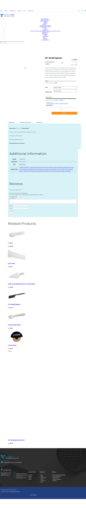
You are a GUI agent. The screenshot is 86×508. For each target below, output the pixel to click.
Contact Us (30, 10)
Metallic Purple (33, 171)
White (24, 164)
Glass (45, 28)
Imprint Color (48, 92)
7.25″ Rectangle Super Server (16, 440)
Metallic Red (41, 171)
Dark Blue (59, 167)
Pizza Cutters (45, 36)
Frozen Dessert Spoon (14, 324)
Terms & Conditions (57, 476)
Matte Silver (25, 169)
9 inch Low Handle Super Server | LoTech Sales (21, 284)
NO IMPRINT (68, 171)
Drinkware (44, 27)
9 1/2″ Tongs (11, 263)
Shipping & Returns (57, 479)
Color (46, 87)
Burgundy (43, 167)
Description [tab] (12, 122)
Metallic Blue (32, 169)
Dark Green (65, 167)
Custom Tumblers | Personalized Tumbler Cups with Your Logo (45, 31)
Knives (45, 35)
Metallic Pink (26, 171)
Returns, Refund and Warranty (59, 474)
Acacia (30, 476)
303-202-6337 (19, 477)
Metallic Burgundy (39, 169)
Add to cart (64, 113)
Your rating (12, 196)
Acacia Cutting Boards (45, 25)
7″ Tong (10, 243)
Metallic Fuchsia (49, 169)
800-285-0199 (19, 475)
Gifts (44, 37)
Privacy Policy (56, 477)
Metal (30, 479)
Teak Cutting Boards (45, 19)
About (6, 10)
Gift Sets (45, 38)
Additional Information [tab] (25, 122)
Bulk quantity (49, 97)
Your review (12, 198)
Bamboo (45, 23)
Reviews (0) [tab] (39, 122)
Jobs (42, 481)
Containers (45, 34)
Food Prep (44, 33)
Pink (52, 171)
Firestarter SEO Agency (15, 491)
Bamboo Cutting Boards (45, 26)
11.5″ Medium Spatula (14, 304)
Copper (55, 167)
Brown (38, 167)
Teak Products (44, 18)
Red (54, 171)
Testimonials (12, 10)
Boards (44, 24)
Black (20, 164)
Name (11, 205)
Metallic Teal (47, 171)
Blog (1, 10)
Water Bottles (45, 32)
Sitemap (54, 480)
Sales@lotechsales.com (21, 473)
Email (11, 208)
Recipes (19, 10)
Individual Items (45, 39)
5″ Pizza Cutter (12, 345)
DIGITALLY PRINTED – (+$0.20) (26, 167)
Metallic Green (56, 169)
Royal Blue (58, 171)
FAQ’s (24, 10)
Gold (69, 167)
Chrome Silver (49, 167)
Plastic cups (45, 29)
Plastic (45, 22)
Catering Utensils (44, 21)
